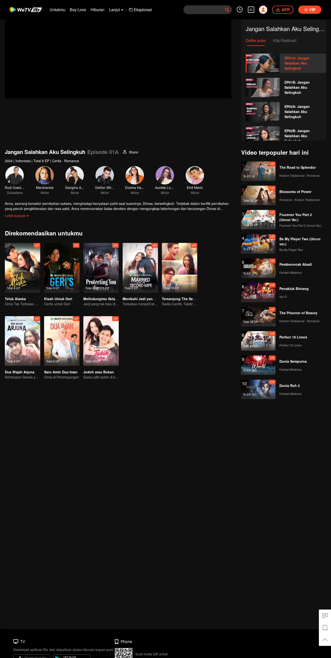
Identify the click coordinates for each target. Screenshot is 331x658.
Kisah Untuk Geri (58, 298)
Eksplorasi (143, 9)
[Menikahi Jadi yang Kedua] (140, 268)
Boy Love (78, 9)
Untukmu (57, 9)
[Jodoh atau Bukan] (101, 341)
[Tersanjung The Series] (179, 268)
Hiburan (97, 9)
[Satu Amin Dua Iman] (61, 341)
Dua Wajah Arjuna (19, 371)
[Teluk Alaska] (22, 268)
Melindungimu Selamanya (104, 298)
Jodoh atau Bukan (98, 371)
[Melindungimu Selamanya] (101, 268)
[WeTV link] (26, 10)
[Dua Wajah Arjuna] (22, 341)
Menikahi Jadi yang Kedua (144, 298)
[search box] (227, 10)
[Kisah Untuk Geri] (61, 268)
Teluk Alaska (15, 298)
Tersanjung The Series (180, 298)
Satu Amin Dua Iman (61, 371)
